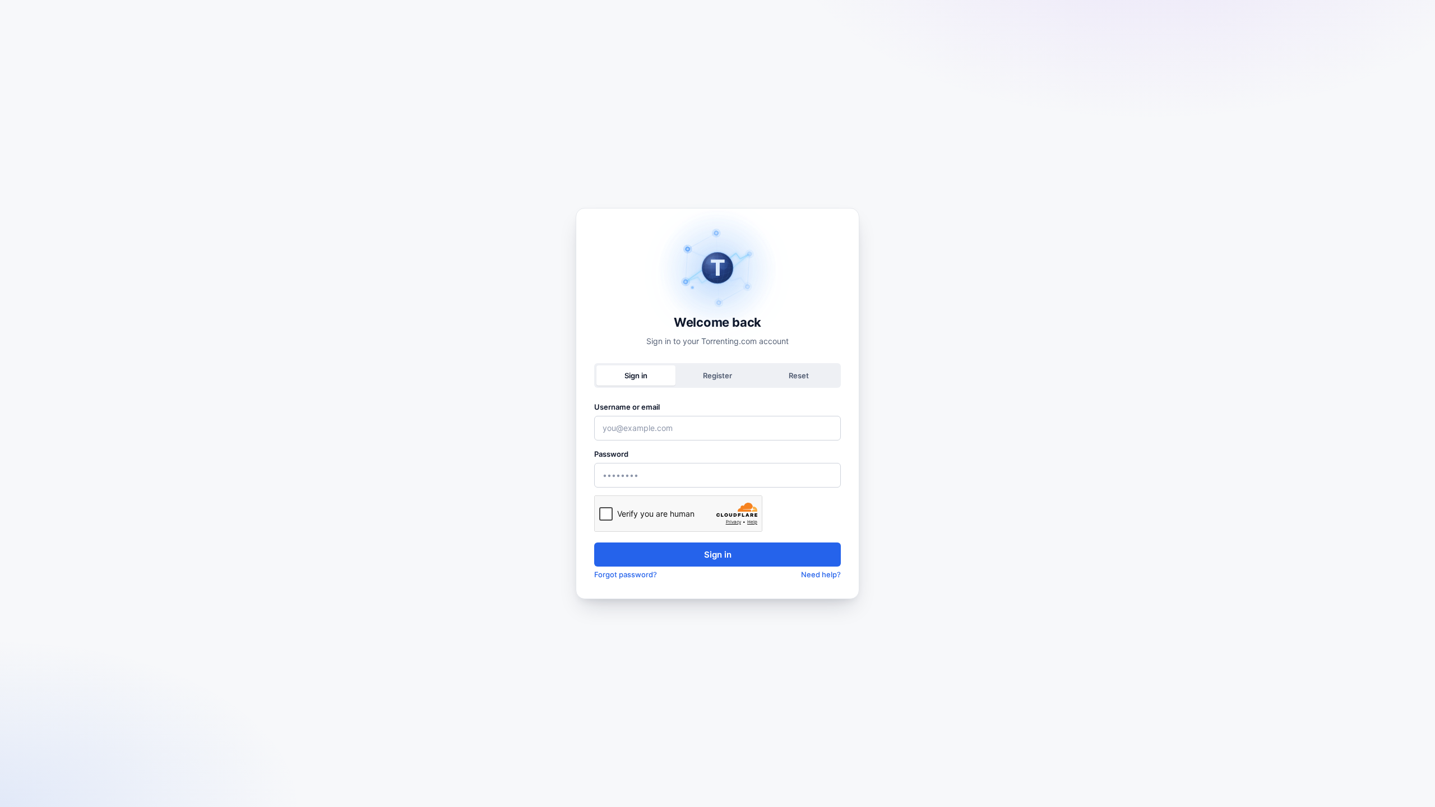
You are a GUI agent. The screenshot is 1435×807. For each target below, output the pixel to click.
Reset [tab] (799, 375)
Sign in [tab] (635, 375)
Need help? (821, 574)
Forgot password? (625, 574)
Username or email (627, 406)
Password (611, 453)
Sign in (718, 554)
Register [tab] (717, 375)
